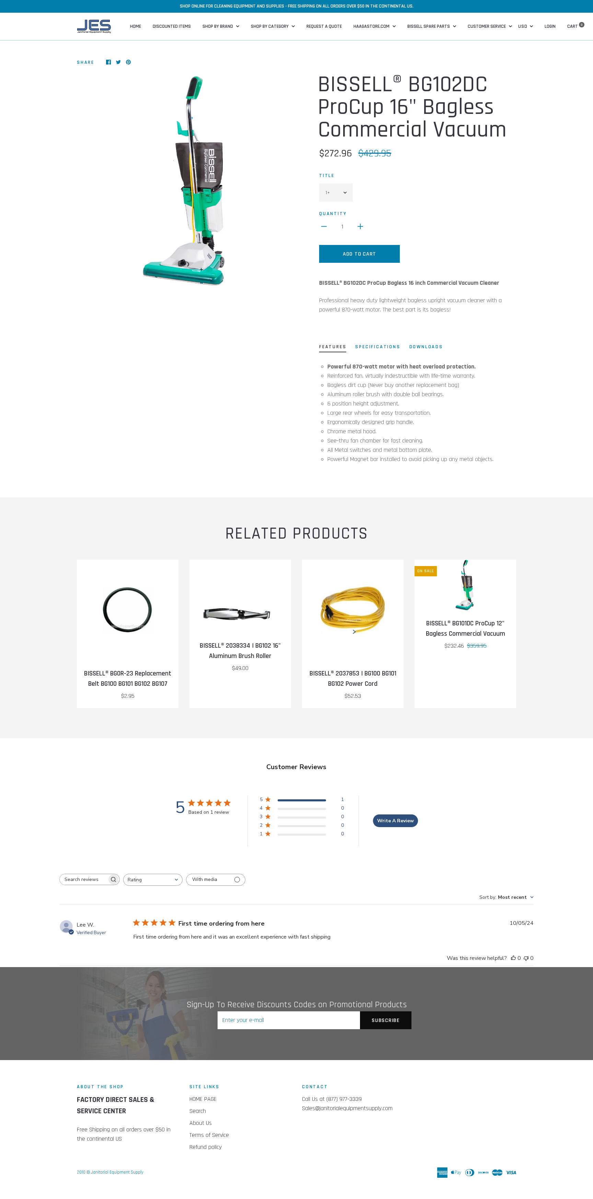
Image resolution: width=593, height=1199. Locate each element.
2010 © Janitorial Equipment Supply (110, 1172)
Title (327, 176)
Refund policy (205, 1147)
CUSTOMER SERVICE (487, 26)
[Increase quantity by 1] (360, 226)
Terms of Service (209, 1135)
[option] (184, 180)
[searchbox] (83, 879)
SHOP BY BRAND (218, 26)
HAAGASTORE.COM (372, 26)
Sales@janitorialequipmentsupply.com (347, 1108)
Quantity (333, 214)
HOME (135, 26)
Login (550, 26)
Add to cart (359, 254)
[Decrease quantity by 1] (324, 226)
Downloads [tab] (426, 347)
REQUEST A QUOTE (324, 26)
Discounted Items (172, 26)
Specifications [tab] (377, 347)
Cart (575, 26)
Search (197, 1111)
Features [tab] (332, 347)
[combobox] (153, 880)
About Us (200, 1123)
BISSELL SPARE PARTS (429, 26)
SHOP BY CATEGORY (270, 26)
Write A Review (395, 821)
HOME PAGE (203, 1099)
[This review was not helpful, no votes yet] (526, 958)
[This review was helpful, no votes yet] (513, 958)
